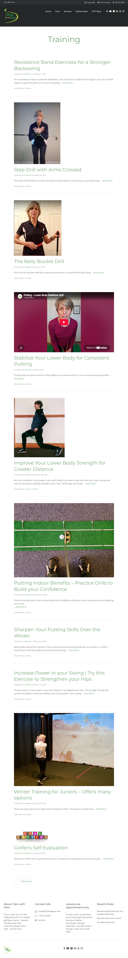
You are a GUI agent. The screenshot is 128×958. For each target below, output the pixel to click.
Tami (57, 11)
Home (48, 11)
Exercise (21, 489)
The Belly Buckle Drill (39, 261)
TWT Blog (96, 11)
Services (68, 11)
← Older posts (25, 881)
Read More (68, 82)
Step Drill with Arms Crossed (48, 170)
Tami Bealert (26, 74)
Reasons (21, 88)
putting (21, 655)
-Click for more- (15, 929)
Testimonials (82, 11)
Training (28, 88)
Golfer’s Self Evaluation (41, 848)
